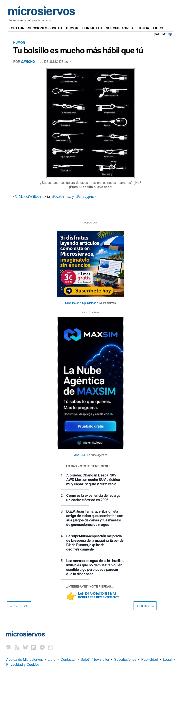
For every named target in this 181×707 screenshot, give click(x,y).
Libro (158, 28)
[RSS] (17, 647)
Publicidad (149, 659)
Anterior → (145, 606)
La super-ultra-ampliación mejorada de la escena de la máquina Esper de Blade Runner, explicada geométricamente (95, 542)
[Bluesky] (25, 647)
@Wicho (28, 61)
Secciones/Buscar (45, 28)
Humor (72, 28)
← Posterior (18, 606)
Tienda (143, 28)
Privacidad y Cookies (23, 664)
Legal (167, 659)
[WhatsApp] (50, 647)
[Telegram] (42, 647)
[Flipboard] (33, 647)
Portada (16, 28)
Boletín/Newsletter (95, 659)
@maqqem (84, 196)
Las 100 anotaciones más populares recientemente (99, 595)
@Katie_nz (61, 196)
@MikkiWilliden (29, 196)
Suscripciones (119, 28)
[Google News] (8, 647)
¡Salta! (160, 34)
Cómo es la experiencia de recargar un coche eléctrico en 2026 (94, 497)
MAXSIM (79, 455)
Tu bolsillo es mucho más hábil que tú (78, 50)
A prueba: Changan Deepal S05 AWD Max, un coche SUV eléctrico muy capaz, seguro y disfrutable (93, 479)
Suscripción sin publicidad (80, 303)
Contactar (92, 28)
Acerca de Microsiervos (24, 659)
